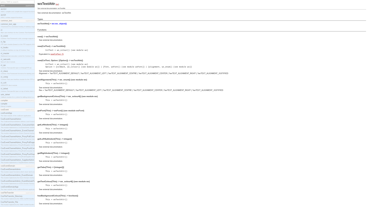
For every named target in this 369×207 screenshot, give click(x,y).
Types (40, 19)
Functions (41, 30)
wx (57, 4)
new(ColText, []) (57, 54)
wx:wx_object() (59, 23)
